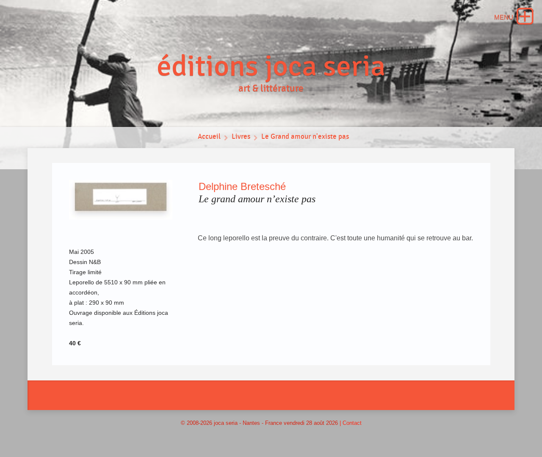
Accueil (209, 136)
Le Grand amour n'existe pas (305, 136)
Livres (241, 136)
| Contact (351, 423)
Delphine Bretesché (242, 186)
